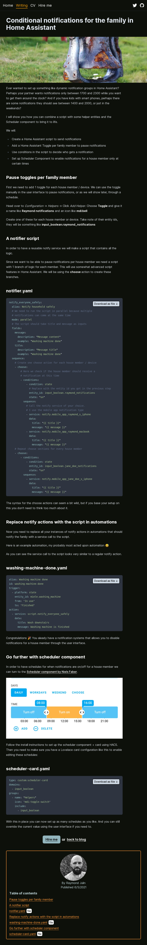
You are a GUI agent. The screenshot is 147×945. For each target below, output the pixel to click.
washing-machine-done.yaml (28, 922)
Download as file (106, 303)
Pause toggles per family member (31, 899)
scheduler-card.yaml (22, 934)
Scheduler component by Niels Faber (52, 671)
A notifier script (19, 905)
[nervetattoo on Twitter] (135, 5)
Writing (22, 5)
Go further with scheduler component (34, 928)
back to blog (76, 839)
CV (32, 5)
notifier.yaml (17, 911)
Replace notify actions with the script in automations (44, 916)
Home (8, 5)
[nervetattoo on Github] (142, 5)
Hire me (45, 5)
